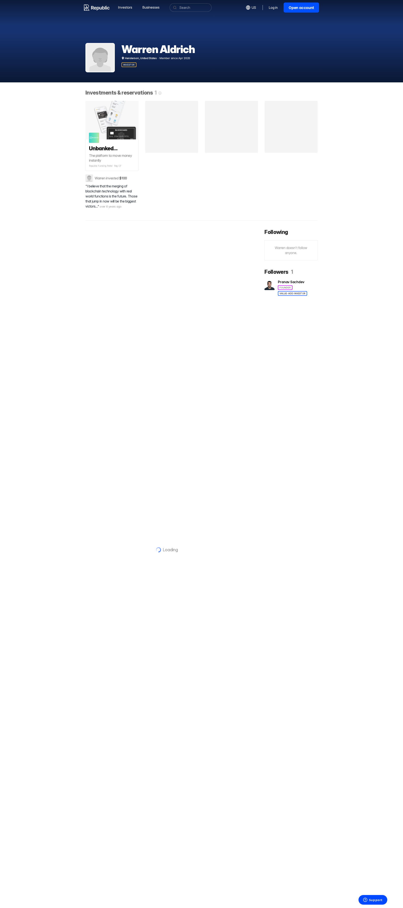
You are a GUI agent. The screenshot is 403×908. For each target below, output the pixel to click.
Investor (129, 65)
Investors (125, 7)
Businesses (151, 7)
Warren (100, 178)
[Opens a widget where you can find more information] (372, 900)
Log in (273, 7)
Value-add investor (292, 293)
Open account (301, 7)
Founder (285, 287)
